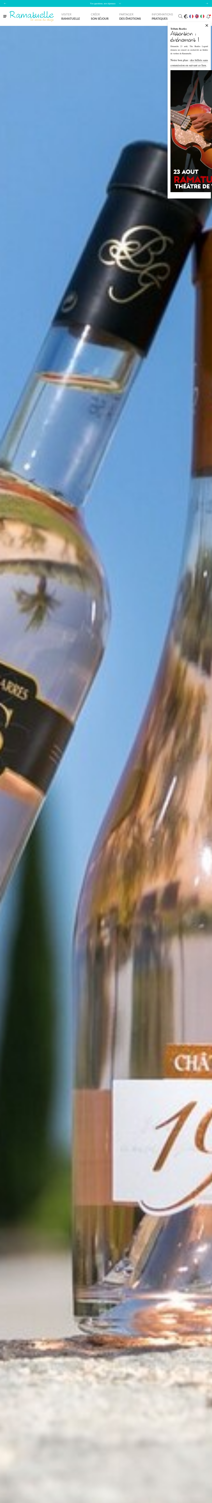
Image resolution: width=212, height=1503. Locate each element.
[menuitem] (70, 16)
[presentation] (5, 3)
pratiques (162, 16)
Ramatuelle (32, 16)
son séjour (100, 16)
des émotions (130, 16)
